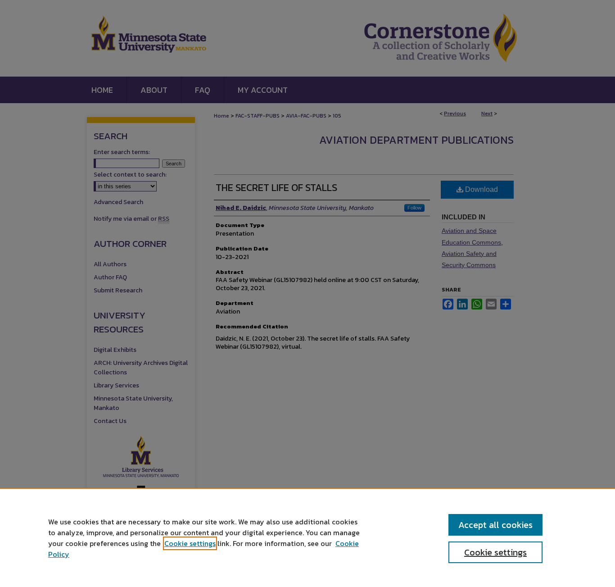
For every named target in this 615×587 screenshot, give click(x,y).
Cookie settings (190, 543)
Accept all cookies (495, 525)
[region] (307, 537)
